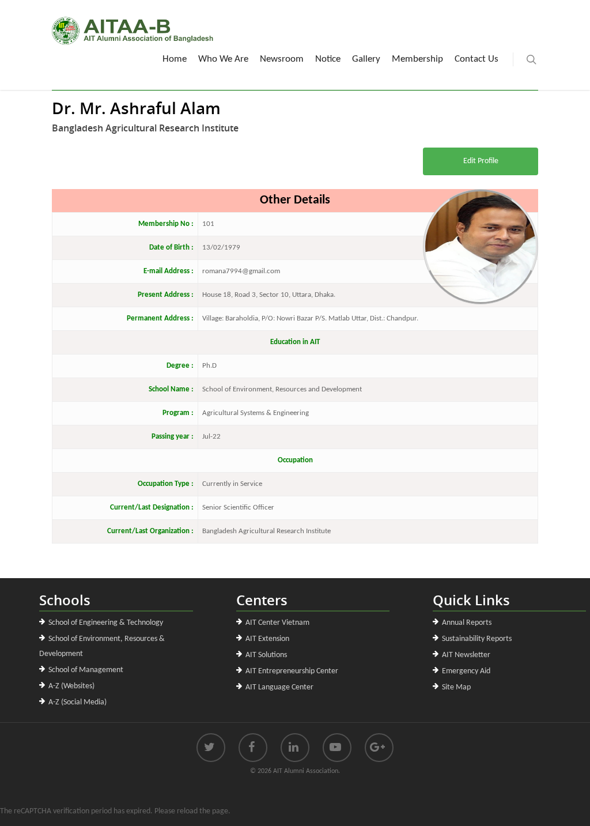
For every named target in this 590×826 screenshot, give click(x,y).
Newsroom (282, 59)
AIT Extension (267, 639)
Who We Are (223, 59)
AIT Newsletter (466, 655)
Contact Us (476, 59)
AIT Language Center (279, 687)
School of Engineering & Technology (105, 622)
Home (174, 59)
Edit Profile (480, 161)
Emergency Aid (466, 671)
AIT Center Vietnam (277, 622)
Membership (417, 59)
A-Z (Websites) (71, 686)
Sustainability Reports (477, 639)
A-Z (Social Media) (77, 702)
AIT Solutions (266, 655)
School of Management (85, 670)
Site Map (456, 687)
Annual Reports (466, 622)
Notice (328, 59)
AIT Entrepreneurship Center (291, 671)
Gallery (366, 59)
